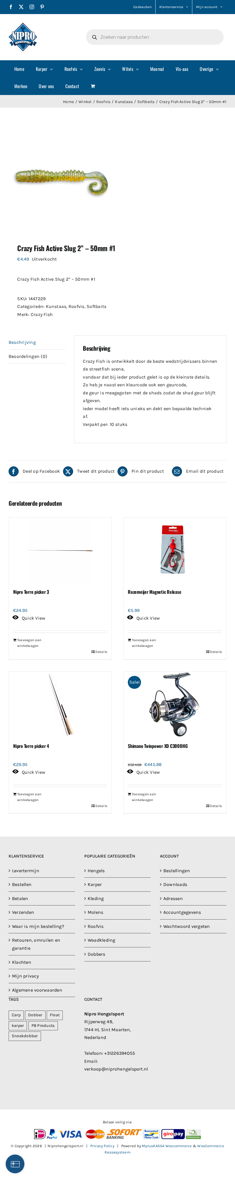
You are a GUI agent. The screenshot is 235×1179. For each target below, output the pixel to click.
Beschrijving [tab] (22, 342)
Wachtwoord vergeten (186, 926)
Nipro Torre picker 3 (31, 591)
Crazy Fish (42, 314)
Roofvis (76, 306)
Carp (16, 1015)
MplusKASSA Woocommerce (167, 1146)
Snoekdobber (25, 1035)
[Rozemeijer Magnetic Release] (175, 550)
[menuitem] (19, 68)
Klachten (21, 962)
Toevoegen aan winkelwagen (29, 643)
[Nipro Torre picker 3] (60, 550)
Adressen (173, 898)
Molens (95, 912)
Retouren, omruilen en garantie (36, 944)
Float (55, 1015)
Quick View (33, 618)
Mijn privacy (25, 976)
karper (18, 1025)
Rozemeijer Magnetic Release (154, 591)
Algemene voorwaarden (37, 990)
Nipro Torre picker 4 (31, 745)
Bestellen (22, 884)
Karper (95, 884)
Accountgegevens (182, 912)
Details (101, 652)
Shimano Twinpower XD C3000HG (157, 745)
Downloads (175, 884)
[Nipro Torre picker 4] (60, 705)
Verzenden (23, 912)
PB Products (43, 1025)
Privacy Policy (102, 1146)
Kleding (96, 898)
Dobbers (96, 954)
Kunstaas (56, 306)
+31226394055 (119, 1053)
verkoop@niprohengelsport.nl (116, 1069)
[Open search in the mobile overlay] (154, 37)
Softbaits (96, 306)
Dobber (35, 1015)
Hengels (96, 870)
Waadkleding (101, 940)
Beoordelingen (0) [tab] (28, 356)
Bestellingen (176, 870)
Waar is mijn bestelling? (38, 926)
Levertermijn (25, 870)
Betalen (20, 898)
